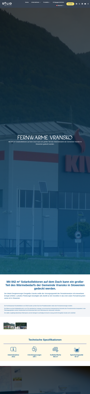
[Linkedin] (82, 3)
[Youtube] (85, 3)
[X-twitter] (79, 3)
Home (27, 2)
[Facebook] (76, 3)
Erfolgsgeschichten (58, 2)
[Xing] (88, 3)
